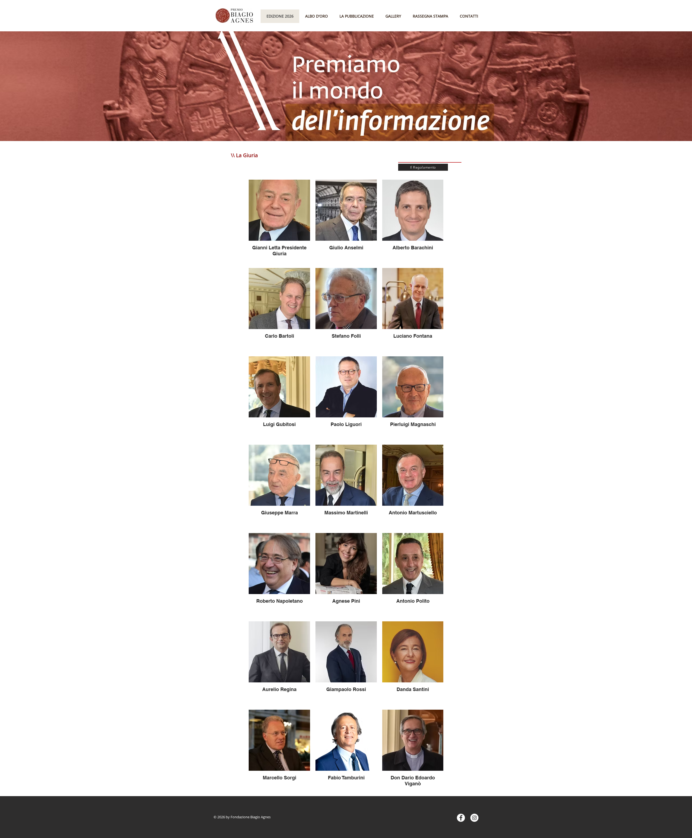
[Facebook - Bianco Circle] (461, 818)
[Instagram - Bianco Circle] (474, 818)
